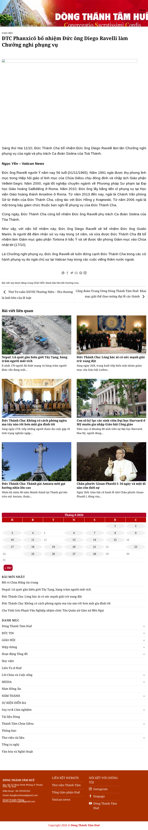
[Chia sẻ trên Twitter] (71, 273)
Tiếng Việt (142, 11)
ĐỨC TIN (8, 633)
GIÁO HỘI (7, 33)
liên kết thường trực (68, 282)
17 (12, 546)
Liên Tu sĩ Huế (12, 668)
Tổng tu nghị (10, 744)
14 (94, 539)
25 (32, 553)
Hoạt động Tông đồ (15, 654)
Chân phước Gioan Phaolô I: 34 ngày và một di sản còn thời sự (111, 485)
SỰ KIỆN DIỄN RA (14, 703)
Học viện (8, 661)
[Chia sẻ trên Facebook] (67, 273)
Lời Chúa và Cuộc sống (17, 675)
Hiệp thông (9, 647)
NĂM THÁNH (11, 696)
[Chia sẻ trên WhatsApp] (63, 273)
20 (74, 546)
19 (53, 546)
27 (74, 553)
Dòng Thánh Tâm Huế (17, 626)
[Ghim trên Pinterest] (80, 273)
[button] (5, 13)
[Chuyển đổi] (144, 626)
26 (53, 553)
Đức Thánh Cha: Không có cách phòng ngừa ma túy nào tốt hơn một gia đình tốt (34, 422)
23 (135, 546)
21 (94, 546)
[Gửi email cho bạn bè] (76, 273)
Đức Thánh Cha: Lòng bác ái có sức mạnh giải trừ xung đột (111, 359)
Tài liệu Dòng (11, 717)
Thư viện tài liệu (13, 738)
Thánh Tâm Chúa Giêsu (18, 724)
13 (74, 539)
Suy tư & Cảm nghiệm (17, 710)
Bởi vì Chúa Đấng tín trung (20, 582)
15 (115, 539)
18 (32, 546)
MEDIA (7, 682)
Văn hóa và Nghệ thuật (17, 751)
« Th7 (8, 568)
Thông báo (9, 731)
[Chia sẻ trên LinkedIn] (85, 273)
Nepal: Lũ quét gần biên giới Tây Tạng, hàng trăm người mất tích (34, 359)
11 (32, 539)
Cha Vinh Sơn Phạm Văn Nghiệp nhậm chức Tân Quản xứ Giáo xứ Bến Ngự (53, 610)
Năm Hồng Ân (11, 689)
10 (12, 539)
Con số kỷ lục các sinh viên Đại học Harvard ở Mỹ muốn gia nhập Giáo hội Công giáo (111, 422)
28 (94, 553)
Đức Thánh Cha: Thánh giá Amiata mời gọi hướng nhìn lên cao (33, 485)
